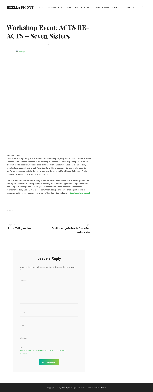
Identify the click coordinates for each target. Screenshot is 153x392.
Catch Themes (100, 388)
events (11, 210)
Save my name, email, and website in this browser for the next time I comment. (43, 352)
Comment (25, 280)
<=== (41, 7)
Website (23, 338)
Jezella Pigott (20, 7)
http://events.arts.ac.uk (79, 193)
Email (23, 325)
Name (23, 312)
